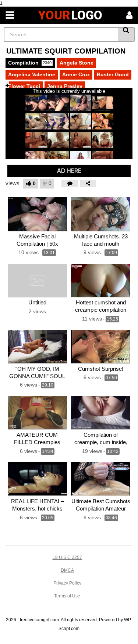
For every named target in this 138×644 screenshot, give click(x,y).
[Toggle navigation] (10, 15)
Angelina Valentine (31, 74)
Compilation (30, 63)
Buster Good (113, 74)
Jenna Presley (64, 86)
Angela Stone (76, 63)
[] (126, 34)
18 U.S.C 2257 (67, 557)
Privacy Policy (67, 583)
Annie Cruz (76, 74)
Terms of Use (67, 596)
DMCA (67, 570)
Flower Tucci (24, 86)
